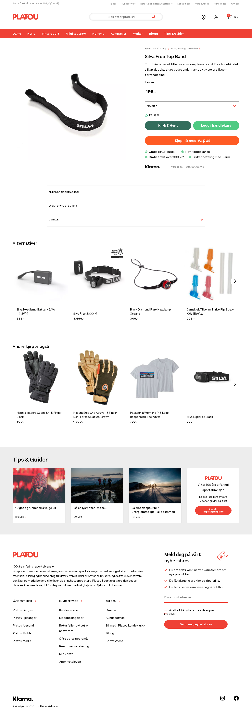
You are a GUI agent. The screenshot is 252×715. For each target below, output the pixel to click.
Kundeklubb (220, 3)
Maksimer (53, 706)
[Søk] (153, 17)
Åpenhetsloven (70, 662)
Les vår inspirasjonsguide (213, 510)
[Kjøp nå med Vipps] (192, 140)
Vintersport (50, 33)
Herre (31, 33)
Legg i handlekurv (216, 125)
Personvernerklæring (74, 646)
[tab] (126, 192)
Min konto (66, 654)
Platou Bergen (23, 610)
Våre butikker (202, 3)
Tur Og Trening (178, 48)
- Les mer (116, 585)
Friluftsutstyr (76, 33)
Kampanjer (118, 33)
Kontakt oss (183, 3)
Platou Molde (22, 633)
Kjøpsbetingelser (71, 618)
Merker (138, 33)
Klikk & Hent (168, 125)
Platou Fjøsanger (24, 618)
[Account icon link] (216, 16)
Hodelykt (193, 48)
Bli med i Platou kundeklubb (125, 625)
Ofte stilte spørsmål (73, 639)
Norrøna (98, 33)
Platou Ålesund (23, 625)
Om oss (235, 3)
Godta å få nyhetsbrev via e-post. (190, 612)
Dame (17, 33)
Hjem (148, 48)
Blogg (113, 3)
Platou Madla (22, 641)
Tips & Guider (174, 33)
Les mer (150, 82)
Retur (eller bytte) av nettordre (156, 3)
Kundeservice (128, 3)
